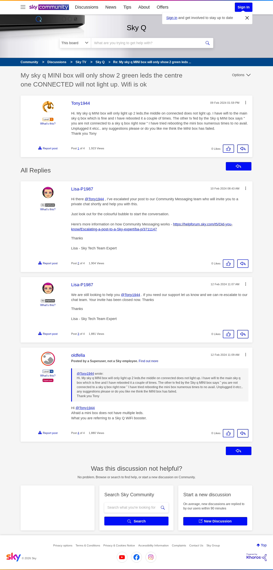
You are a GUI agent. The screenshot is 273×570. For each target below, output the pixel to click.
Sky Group (213, 545)
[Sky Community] (49, 7)
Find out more (148, 361)
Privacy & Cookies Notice (119, 545)
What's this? (48, 123)
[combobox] (146, 43)
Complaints (179, 545)
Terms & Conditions (88, 545)
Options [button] (238, 75)
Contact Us (196, 545)
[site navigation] (23, 7)
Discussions (86, 7)
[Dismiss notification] (247, 18)
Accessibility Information (153, 545)
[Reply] (242, 148)
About (144, 7)
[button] (245, 102)
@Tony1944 (94, 199)
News (110, 7)
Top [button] (264, 545)
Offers (162, 7)
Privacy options (62, 545)
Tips (127, 7)
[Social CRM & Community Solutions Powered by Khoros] (257, 557)
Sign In (244, 7)
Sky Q (136, 28)
